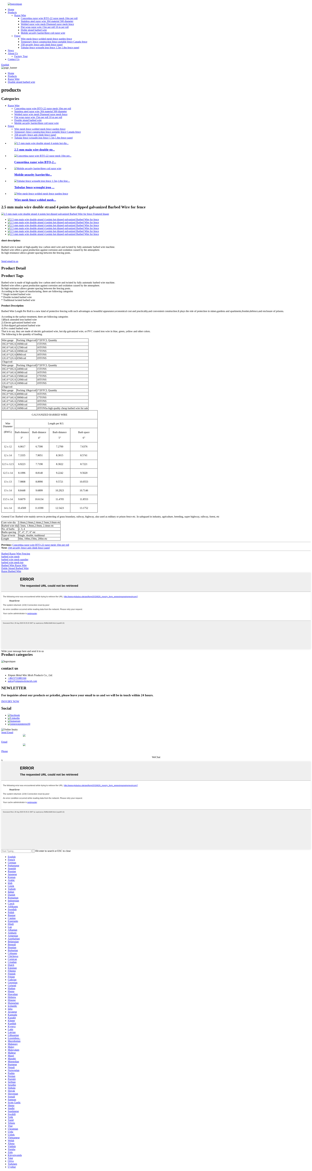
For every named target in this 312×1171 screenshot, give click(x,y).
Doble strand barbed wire (34, 30)
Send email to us (9, 261)
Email (4, 741)
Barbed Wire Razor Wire (14, 565)
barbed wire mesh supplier (14, 559)
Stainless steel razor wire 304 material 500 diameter (47, 21)
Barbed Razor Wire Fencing (15, 553)
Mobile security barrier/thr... (33, 174)
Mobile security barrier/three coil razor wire (43, 33)
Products (12, 12)
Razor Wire (20, 15)
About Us (13, 53)
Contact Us (13, 59)
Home (11, 9)
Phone (4, 751)
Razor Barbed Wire (11, 571)
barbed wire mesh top (12, 562)
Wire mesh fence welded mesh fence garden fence (46, 38)
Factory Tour (21, 56)
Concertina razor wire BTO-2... (35, 162)
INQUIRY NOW (10, 701)
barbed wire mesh (10, 556)
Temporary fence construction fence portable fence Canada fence (54, 41)
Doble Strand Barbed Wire (15, 568)
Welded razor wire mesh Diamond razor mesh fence (47, 24)
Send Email (7, 732)
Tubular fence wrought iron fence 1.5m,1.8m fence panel (50, 47)
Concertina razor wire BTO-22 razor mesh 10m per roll (49, 18)
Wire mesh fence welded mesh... (35, 200)
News (11, 50)
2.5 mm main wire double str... (34, 149)
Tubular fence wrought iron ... (34, 187)
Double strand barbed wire (21, 82)
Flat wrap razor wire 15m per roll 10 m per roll (45, 27)
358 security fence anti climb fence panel (42, 44)
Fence (17, 35)
